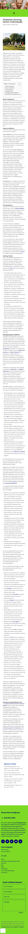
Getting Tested (9, 91)
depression (13, 369)
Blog (2, 867)
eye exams (16, 594)
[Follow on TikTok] (20, 841)
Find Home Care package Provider (10, 861)
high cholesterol (15, 352)
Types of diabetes (10, 88)
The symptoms (9, 89)
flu (9, 610)
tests (10, 268)
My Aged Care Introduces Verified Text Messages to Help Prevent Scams (13, 780)
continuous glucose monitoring (11, 728)
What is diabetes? (9, 86)
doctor (23, 251)
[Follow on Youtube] (16, 841)
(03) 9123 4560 (9, 818)
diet (8, 416)
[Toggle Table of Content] (18, 84)
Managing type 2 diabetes (12, 92)
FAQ (2, 865)
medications (6, 348)
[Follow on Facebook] (3, 841)
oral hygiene (15, 621)
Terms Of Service (5, 851)
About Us (3, 863)
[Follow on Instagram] (7, 841)
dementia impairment (11, 483)
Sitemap (21, 927)
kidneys (12, 600)
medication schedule (19, 451)
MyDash (16, 927)
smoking (8, 588)
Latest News (4, 869)
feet (11, 637)
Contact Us (4, 872)
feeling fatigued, (19, 208)
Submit (21, 913)
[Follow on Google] (12, 841)
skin (15, 629)
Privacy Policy (4, 849)
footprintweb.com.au (7, 927)
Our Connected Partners (7, 870)
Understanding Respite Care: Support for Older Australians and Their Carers (13, 768)
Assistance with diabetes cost (13, 94)
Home (2, 859)
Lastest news (14, 24)
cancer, (15, 481)
